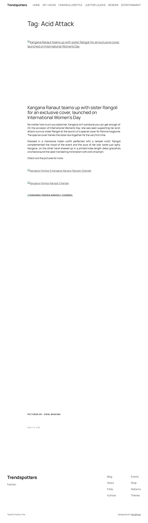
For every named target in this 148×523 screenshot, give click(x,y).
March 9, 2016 (33, 427)
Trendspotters (17, 5)
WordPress (136, 514)
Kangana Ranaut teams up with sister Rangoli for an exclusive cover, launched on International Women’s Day (72, 112)
